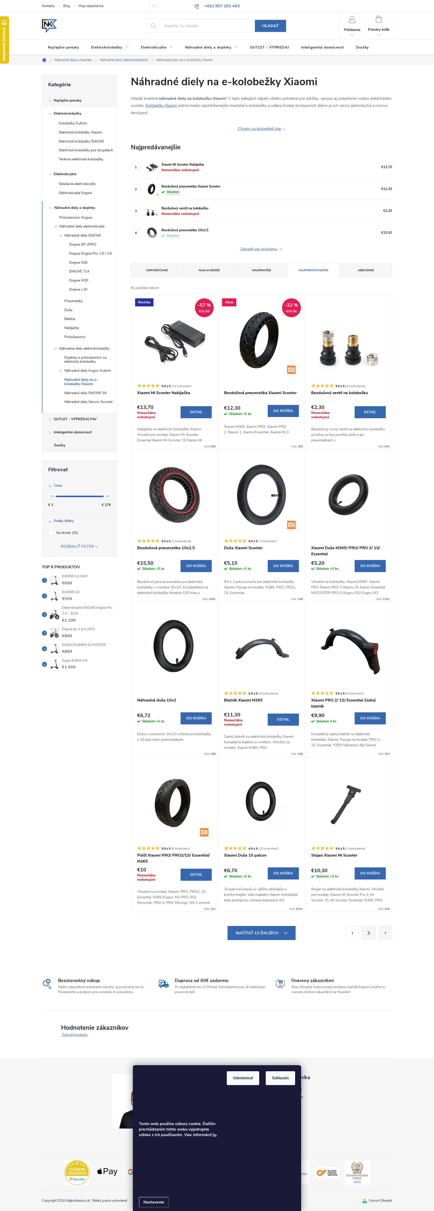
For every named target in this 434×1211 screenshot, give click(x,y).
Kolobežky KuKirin (73, 123)
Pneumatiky (73, 301)
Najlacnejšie (209, 270)
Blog (66, 6)
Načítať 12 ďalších (257, 933)
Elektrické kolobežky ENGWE (81, 141)
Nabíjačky (71, 327)
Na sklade (66, 533)
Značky (59, 445)
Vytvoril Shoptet (380, 1200)
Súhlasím (280, 1078)
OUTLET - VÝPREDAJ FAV (75, 419)
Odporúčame (157, 270)
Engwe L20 (78, 289)
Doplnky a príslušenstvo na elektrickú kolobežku (85, 359)
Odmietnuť (243, 1078)
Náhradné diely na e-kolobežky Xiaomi (81, 381)
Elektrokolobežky (67, 113)
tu (214, 1135)
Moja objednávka (91, 6)
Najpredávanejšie (313, 270)
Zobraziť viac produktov (259, 249)
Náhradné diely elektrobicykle (81, 226)
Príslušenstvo (74, 337)
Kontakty (48, 6)
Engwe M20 (78, 280)
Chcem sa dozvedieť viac (260, 128)
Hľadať (270, 26)
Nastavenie (153, 1202)
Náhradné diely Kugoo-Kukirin (87, 370)
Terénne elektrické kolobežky (81, 159)
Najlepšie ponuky (67, 100)
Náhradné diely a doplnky (74, 207)
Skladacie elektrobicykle (77, 183)
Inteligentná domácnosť (73, 432)
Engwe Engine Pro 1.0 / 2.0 (90, 253)
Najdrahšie (261, 270)
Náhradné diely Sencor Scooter (88, 401)
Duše (68, 310)
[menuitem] (63, 47)
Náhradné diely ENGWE (82, 235)
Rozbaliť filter (77, 546)
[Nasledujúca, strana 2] (368, 933)
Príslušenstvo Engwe (75, 217)
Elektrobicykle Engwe (75, 193)
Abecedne (366, 270)
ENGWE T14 (79, 271)
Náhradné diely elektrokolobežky (84, 348)
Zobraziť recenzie (74, 1035)
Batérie (69, 318)
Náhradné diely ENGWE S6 (85, 393)
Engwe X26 (78, 262)
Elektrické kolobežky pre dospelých (86, 150)
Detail (196, 412)
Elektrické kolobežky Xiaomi (80, 132)
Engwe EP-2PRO (82, 244)
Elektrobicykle (65, 174)
